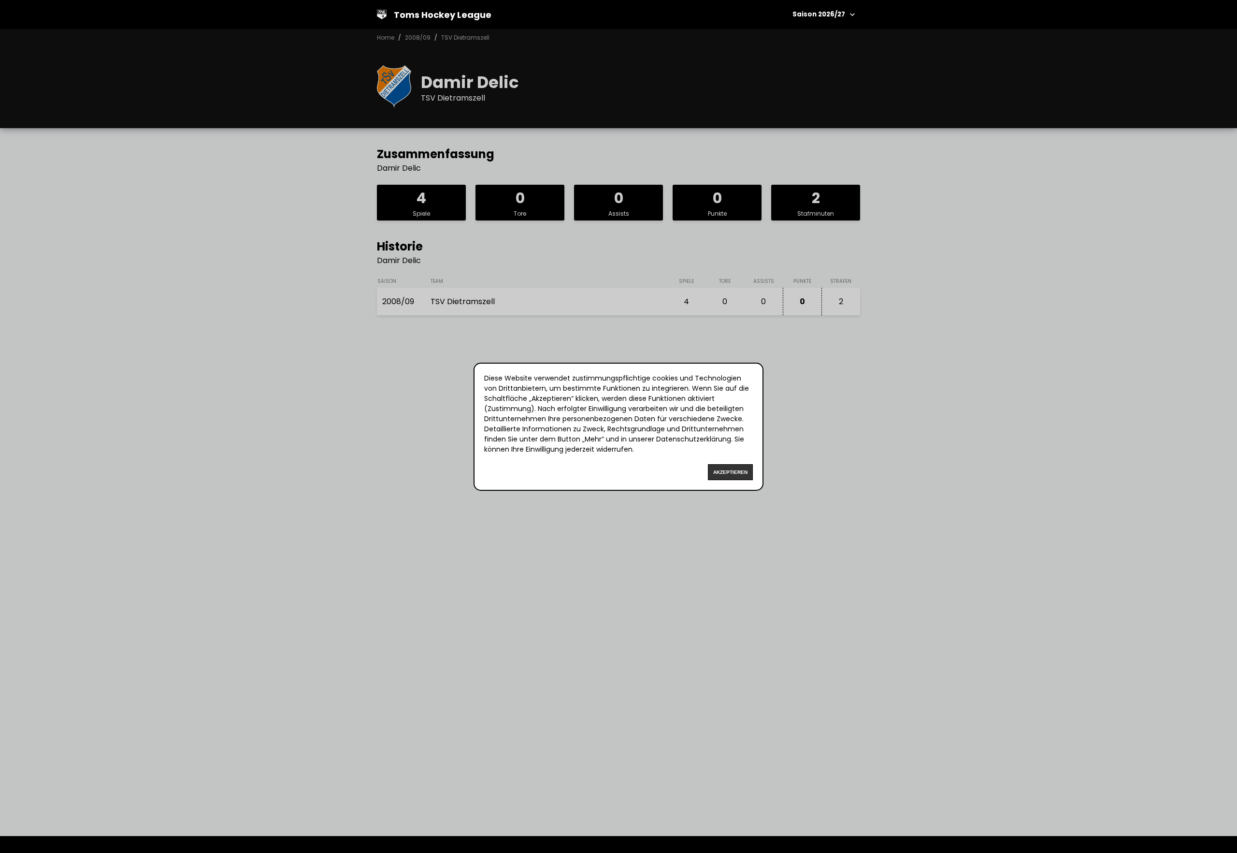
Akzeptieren (730, 472)
